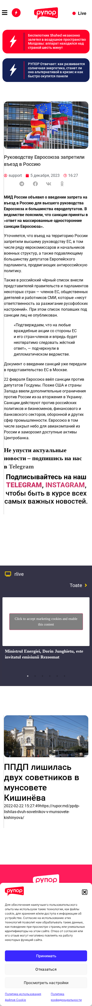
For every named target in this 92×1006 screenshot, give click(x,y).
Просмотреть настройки (46, 982)
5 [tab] (57, 676)
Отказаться (46, 969)
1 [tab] (27, 676)
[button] (84, 892)
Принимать (46, 956)
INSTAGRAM (65, 485)
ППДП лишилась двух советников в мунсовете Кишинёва (41, 782)
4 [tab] (49, 676)
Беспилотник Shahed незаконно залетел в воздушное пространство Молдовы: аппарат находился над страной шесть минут (57, 41)
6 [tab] (64, 676)
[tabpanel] (46, 633)
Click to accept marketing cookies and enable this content (46, 621)
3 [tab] (42, 676)
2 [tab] (35, 676)
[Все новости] (16, 12)
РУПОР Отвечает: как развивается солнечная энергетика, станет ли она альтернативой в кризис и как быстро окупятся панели (56, 70)
